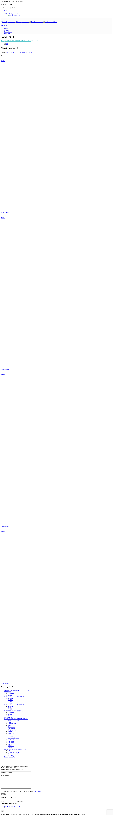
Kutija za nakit (12, 730)
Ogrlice (10, 695)
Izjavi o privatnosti (38, 791)
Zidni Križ (11, 746)
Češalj (9, 750)
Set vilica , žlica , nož (14, 755)
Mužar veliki (11, 735)
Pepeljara (10, 736)
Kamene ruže (11, 727)
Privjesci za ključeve (13, 738)
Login (6, 11)
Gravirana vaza (12, 723)
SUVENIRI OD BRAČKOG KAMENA (16, 719)
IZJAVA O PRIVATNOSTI (12, 806)
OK (2, 811)
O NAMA (7, 30)
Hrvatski (15, 14)
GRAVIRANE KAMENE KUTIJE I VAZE (16, 690)
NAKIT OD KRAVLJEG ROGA (13, 711)
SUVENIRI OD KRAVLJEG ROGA (15, 749)
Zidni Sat (10, 747)
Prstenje (10, 703)
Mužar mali (11, 733)
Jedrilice (10, 725)
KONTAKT (7, 33)
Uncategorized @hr (9, 757)
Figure (9, 722)
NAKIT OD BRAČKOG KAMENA (18, 52)
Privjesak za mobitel (13, 754)
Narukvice (11, 693)
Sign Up (20, 801)
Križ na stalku (12, 728)
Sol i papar (11, 741)
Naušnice (31, 52)
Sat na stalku (11, 739)
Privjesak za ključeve (14, 752)
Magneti (10, 731)
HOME (6, 28)
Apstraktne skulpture (13, 720)
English (18, 15)
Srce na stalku (12, 742)
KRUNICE (7, 692)
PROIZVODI (8, 32)
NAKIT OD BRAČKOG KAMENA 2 (15, 704)
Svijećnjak (11, 744)
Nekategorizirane (9, 717)
